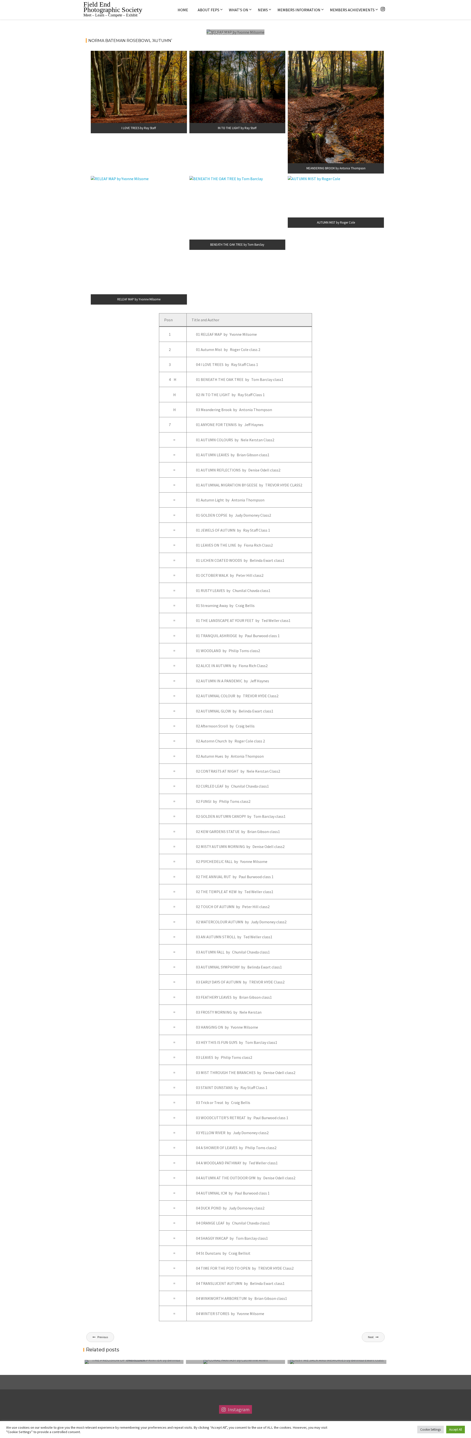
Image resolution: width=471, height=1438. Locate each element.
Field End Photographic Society (112, 6)
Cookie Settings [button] (430, 1429)
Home (183, 9)
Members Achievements (352, 9)
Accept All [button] (455, 1429)
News (263, 9)
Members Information (298, 9)
